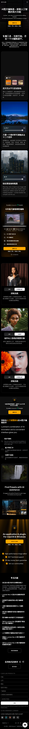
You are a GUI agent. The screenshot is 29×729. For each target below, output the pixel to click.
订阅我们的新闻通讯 (7, 694)
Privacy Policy (4, 707)
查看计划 (14, 248)
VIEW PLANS (14, 541)
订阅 (14, 703)
